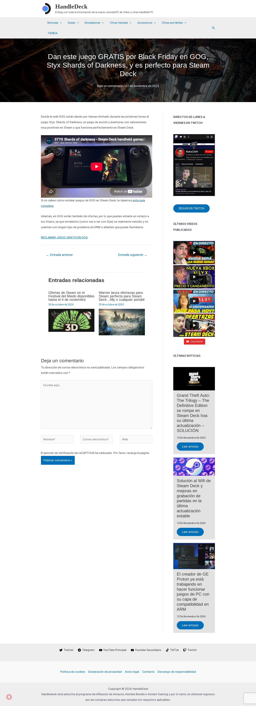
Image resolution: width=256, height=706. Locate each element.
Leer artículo (190, 446)
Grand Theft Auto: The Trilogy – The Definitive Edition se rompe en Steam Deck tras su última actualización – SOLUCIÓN (193, 413)
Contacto (148, 671)
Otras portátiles (172, 22)
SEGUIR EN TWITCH (191, 208)
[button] (213, 28)
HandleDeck (71, 6)
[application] (60, 22)
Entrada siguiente (132, 255)
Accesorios (144, 22)
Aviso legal (132, 671)
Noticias (52, 22)
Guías (71, 22)
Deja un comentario (110, 86)
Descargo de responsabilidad (177, 671)
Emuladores (92, 22)
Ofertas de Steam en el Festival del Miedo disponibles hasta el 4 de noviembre (71, 296)
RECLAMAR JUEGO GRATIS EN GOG (64, 237)
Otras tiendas (119, 22)
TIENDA (52, 33)
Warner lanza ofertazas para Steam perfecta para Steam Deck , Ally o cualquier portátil (121, 296)
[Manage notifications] (9, 697)
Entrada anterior (59, 255)
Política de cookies (72, 671)
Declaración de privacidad (105, 671)
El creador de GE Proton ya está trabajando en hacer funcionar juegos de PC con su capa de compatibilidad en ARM (193, 592)
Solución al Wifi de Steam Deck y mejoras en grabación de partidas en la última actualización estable (194, 498)
